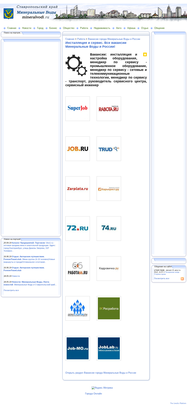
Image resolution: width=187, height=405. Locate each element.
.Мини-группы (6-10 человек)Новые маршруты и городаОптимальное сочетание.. (29, 259)
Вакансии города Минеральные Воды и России (114, 39)
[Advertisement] (31, 138)
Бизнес (53, 28)
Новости (26, 28)
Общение (159, 28)
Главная (11, 28)
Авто (118, 28)
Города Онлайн (93, 393)
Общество (68, 28)
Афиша (131, 28)
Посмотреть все (11, 290)
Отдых (144, 28)
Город (40, 28)
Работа (84, 28)
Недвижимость (102, 28)
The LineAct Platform (178, 403)
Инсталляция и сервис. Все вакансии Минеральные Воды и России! (95, 44)
